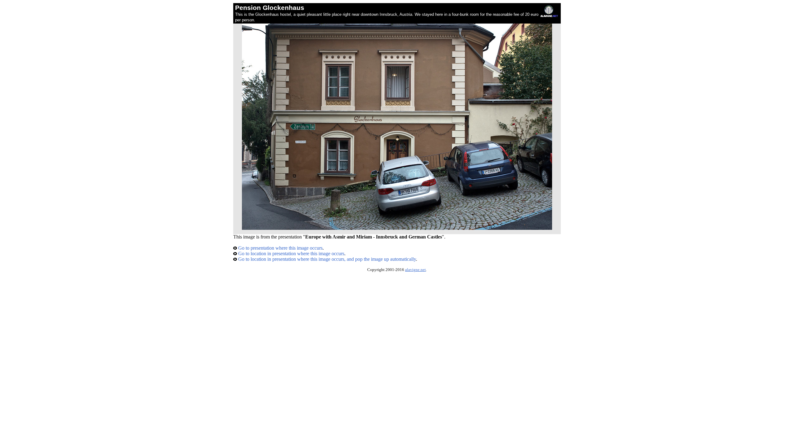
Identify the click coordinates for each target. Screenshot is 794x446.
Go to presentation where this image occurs (280, 248)
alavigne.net (415, 270)
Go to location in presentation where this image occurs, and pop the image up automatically (326, 259)
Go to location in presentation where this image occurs (290, 253)
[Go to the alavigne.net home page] (549, 15)
